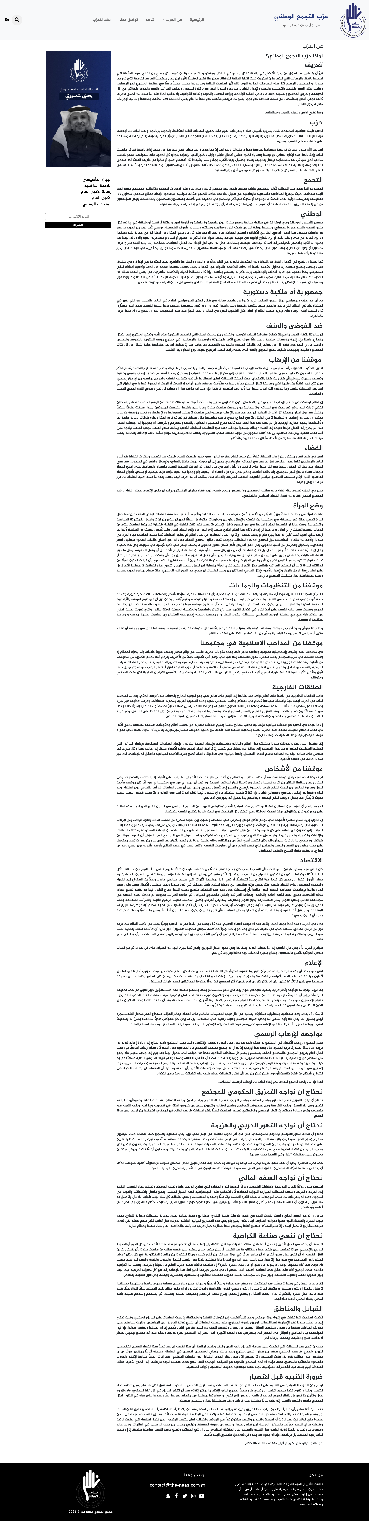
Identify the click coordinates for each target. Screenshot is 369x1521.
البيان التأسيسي (97, 179)
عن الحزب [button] (173, 20)
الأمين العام (101, 198)
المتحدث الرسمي (96, 204)
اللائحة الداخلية (97, 186)
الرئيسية (197, 20)
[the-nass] (353, 20)
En (7, 20)
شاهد (150, 20)
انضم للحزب (102, 20)
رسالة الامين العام (96, 192)
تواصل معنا (128, 20)
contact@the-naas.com (175, 1485)
